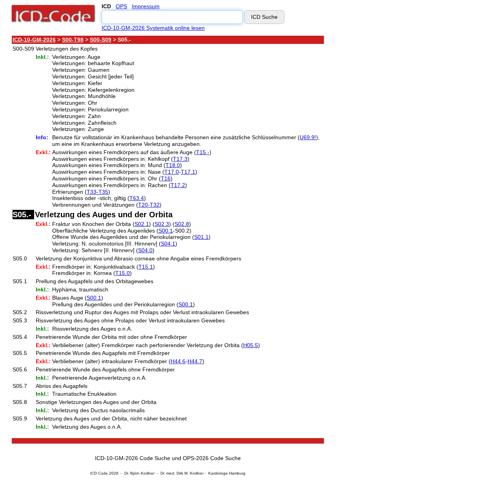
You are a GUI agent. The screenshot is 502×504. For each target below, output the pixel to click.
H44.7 (194, 361)
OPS (121, 6)
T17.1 (188, 172)
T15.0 (122, 273)
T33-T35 (97, 192)
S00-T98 (73, 39)
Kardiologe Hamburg (227, 473)
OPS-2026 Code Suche (212, 458)
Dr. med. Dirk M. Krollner (182, 473)
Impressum (146, 6)
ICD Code (99, 473)
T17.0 (171, 172)
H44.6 (178, 361)
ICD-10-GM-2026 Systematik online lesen (153, 28)
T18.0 (173, 165)
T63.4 (136, 198)
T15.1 (145, 267)
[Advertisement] (394, 152)
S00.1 (165, 230)
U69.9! (308, 137)
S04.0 (145, 250)
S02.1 (142, 224)
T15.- (202, 152)
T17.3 (180, 159)
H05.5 (250, 345)
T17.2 (178, 185)
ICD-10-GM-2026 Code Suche (132, 458)
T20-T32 (149, 205)
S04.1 (168, 243)
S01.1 (201, 237)
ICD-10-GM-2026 (34, 39)
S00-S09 (100, 39)
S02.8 (182, 224)
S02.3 (162, 224)
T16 (166, 178)
